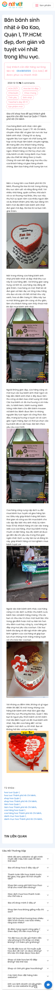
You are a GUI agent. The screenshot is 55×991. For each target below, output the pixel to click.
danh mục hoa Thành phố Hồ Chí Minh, (23, 819)
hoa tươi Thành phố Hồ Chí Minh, (20, 795)
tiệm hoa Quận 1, (12, 804)
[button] (43, 5)
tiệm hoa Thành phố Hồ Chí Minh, (20, 807)
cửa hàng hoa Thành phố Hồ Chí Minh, (23, 813)
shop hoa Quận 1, (12, 798)
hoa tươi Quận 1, (12, 792)
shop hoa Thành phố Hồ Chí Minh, (20, 801)
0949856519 (24, 71)
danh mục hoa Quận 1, (15, 816)
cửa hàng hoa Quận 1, (15, 810)
